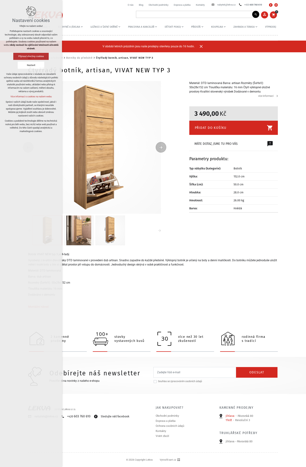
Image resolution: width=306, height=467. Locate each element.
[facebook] (271, 5)
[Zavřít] (201, 46)
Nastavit (31, 65)
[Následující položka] (161, 147)
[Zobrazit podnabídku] (82, 26)
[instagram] (276, 5)
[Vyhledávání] (196, 14)
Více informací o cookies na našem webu (31, 96)
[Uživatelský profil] (264, 14)
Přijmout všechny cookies (31, 56)
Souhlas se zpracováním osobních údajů (180, 381)
